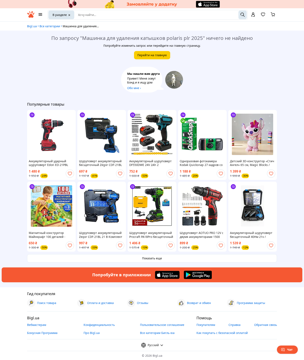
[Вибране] (263, 16)
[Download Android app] (198, 275)
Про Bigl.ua (92, 333)
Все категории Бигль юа (157, 333)
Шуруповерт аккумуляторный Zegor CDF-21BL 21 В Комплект (100, 234)
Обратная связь (265, 325)
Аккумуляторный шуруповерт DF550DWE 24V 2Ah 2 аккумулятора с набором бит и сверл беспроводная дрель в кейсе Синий (151, 163)
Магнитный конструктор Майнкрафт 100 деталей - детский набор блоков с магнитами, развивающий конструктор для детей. (48, 234)
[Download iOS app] (167, 275)
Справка (235, 325)
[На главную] (31, 17)
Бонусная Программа (42, 333)
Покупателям (205, 325)
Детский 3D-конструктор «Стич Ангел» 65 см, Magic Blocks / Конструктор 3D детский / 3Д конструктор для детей (252, 163)
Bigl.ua (32, 26)
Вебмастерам (36, 325)
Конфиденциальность (99, 325)
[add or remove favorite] (70, 173)
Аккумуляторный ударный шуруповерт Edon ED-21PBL (48, 163)
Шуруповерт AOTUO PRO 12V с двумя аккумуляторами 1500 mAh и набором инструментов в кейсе (201, 234)
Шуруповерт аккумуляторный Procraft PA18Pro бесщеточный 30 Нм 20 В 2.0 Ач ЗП (151, 234)
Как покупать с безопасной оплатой (222, 333)
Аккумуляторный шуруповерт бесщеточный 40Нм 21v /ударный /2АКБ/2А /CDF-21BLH (251, 234)
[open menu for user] (253, 14)
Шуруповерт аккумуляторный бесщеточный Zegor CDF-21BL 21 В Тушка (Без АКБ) (100, 163)
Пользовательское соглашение (162, 325)
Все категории (49, 26)
